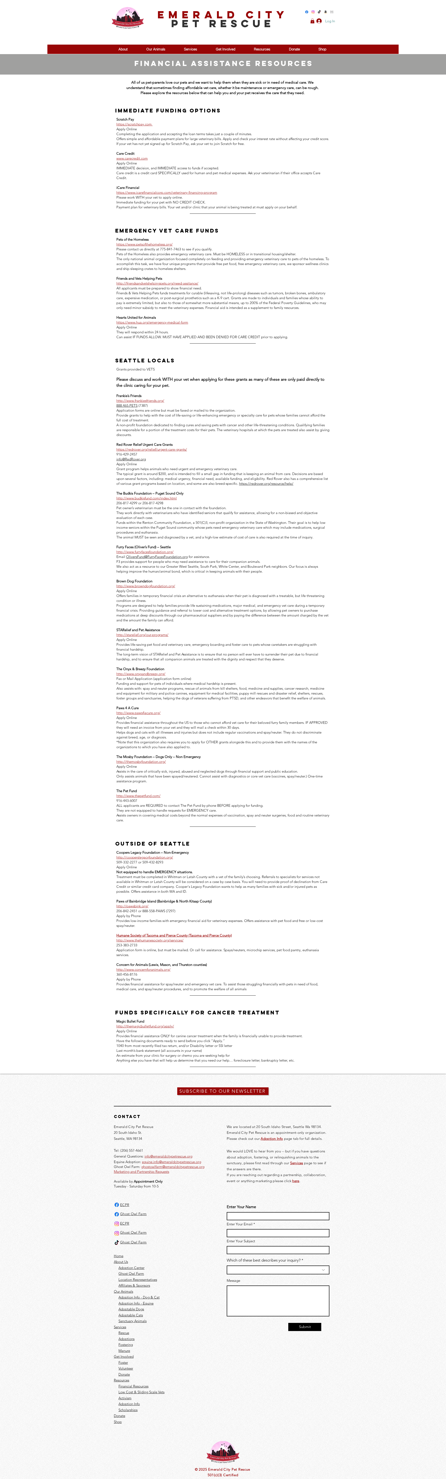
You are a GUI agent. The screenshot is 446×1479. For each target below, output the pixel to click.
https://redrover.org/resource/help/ (266, 483)
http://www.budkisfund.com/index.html (146, 498)
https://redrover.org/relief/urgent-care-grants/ (151, 449)
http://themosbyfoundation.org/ (141, 761)
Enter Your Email (240, 1224)
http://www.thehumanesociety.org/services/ (150, 940)
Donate (124, 1374)
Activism (124, 1398)
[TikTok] (319, 12)
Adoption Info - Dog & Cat (139, 1297)
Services (296, 1163)
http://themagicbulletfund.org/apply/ (145, 1026)
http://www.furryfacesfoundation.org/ (145, 552)
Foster (123, 1362)
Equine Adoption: (128, 1162)
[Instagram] (313, 12)
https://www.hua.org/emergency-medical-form (152, 322)
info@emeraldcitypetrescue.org (168, 1156)
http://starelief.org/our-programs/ (142, 635)
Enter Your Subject (241, 1241)
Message (233, 1280)
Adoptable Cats (130, 1315)
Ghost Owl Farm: (127, 1166)
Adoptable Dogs (131, 1309)
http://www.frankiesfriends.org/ (140, 400)
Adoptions (126, 1339)
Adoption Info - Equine (136, 1303)
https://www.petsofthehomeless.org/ (144, 244)
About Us (121, 1261)
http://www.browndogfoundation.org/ (145, 586)
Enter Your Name (241, 1207)
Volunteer (125, 1368)
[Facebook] (307, 12)
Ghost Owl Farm (131, 1273)
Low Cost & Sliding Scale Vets (141, 1392)
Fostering (125, 1344)
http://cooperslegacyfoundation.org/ (144, 857)
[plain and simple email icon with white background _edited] (332, 12)
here (295, 1181)
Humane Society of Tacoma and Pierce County (152, 935)
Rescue (123, 1333)
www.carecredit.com (132, 158)
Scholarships (128, 1410)
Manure (124, 1350)
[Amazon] (326, 12)
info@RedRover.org (131, 459)
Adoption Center (131, 1268)
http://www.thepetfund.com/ (138, 796)
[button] (312, 20)
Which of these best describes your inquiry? (264, 1260)
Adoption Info (129, 1404)
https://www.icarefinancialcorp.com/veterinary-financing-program (166, 192)
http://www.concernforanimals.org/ (143, 969)
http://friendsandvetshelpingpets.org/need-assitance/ (157, 283)
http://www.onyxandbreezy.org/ (140, 674)
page (307, 1163)
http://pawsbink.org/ (132, 906)
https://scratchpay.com (134, 124)
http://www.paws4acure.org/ (138, 713)
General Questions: (129, 1156)
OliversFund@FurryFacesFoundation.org (157, 556)
